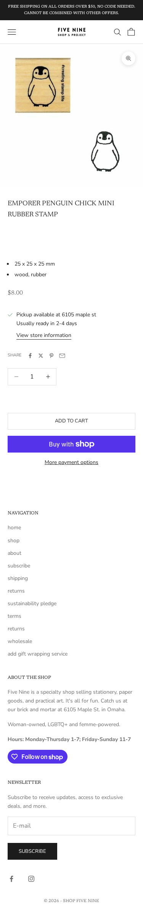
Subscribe (32, 851)
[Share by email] (62, 356)
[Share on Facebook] (30, 356)
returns (16, 591)
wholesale (20, 641)
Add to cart (71, 420)
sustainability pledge (32, 603)
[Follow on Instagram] (31, 879)
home (14, 527)
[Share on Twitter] (41, 356)
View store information (43, 335)
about (14, 553)
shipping (18, 578)
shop (13, 540)
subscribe (19, 565)
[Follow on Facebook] (11, 879)
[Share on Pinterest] (51, 356)
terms (14, 616)
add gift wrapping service (37, 653)
